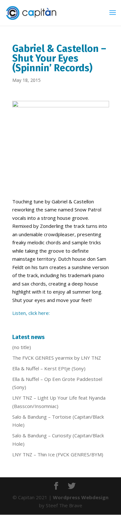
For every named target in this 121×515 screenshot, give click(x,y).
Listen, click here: (31, 313)
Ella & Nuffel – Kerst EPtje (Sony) (49, 368)
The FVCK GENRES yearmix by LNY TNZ (56, 358)
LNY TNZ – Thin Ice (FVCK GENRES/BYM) (57, 454)
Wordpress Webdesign (80, 497)
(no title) (21, 347)
